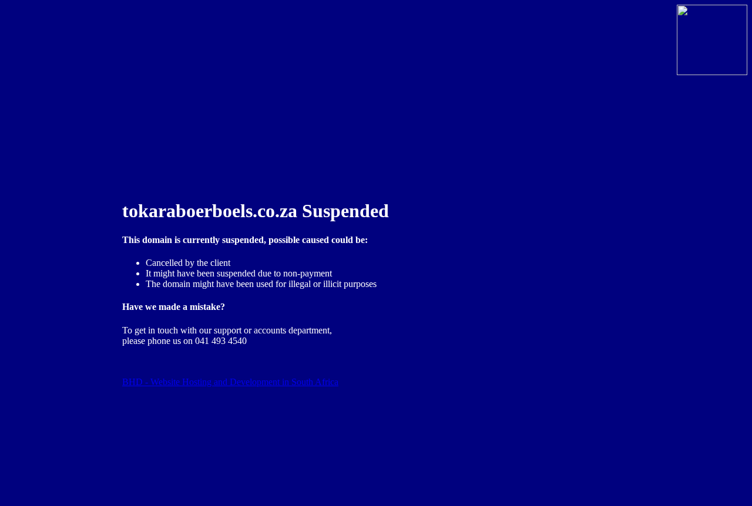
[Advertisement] (52, 269)
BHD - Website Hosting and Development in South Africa (230, 382)
